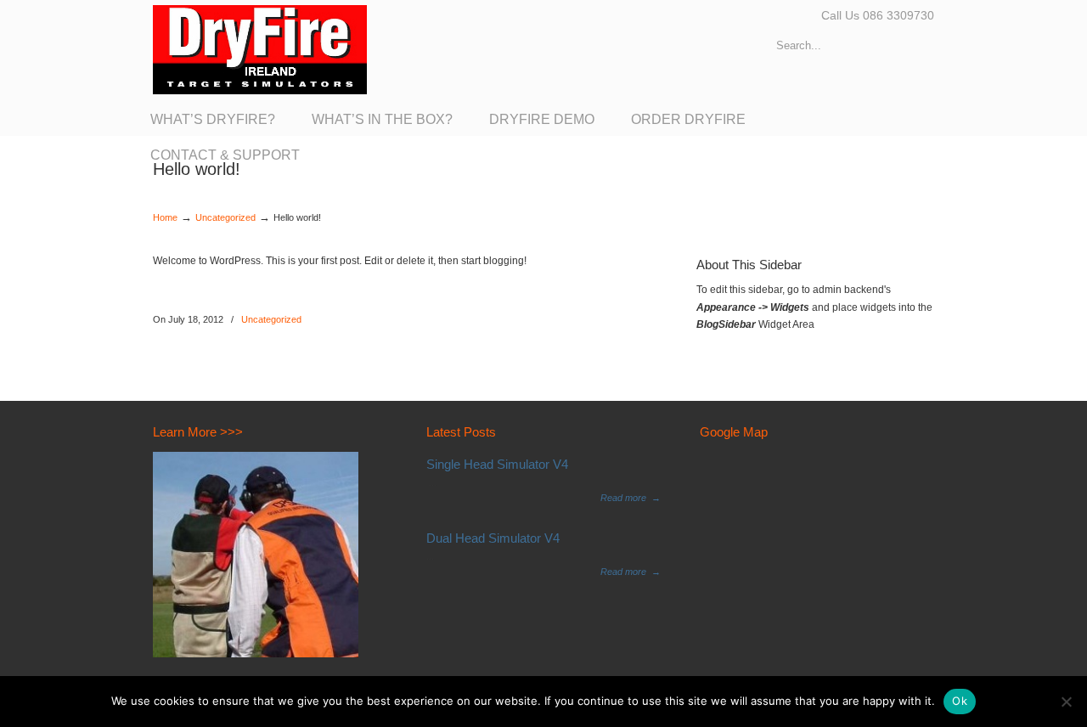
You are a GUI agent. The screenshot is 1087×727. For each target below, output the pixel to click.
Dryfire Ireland (260, 49)
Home (165, 217)
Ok (959, 700)
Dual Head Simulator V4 (493, 538)
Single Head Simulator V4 (497, 464)
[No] (1065, 701)
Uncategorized (225, 217)
